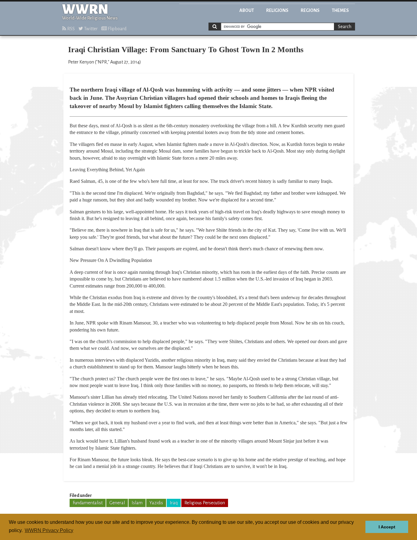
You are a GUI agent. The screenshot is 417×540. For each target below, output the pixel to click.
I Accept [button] (387, 526)
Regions (310, 10)
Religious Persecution (204, 502)
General (117, 502)
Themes (340, 10)
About (246, 10)
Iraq (174, 502)
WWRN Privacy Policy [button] (49, 530)
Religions (277, 10)
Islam (137, 502)
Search (344, 26)
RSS (70, 28)
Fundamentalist (88, 502)
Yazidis (156, 502)
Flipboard (116, 28)
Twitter (90, 28)
